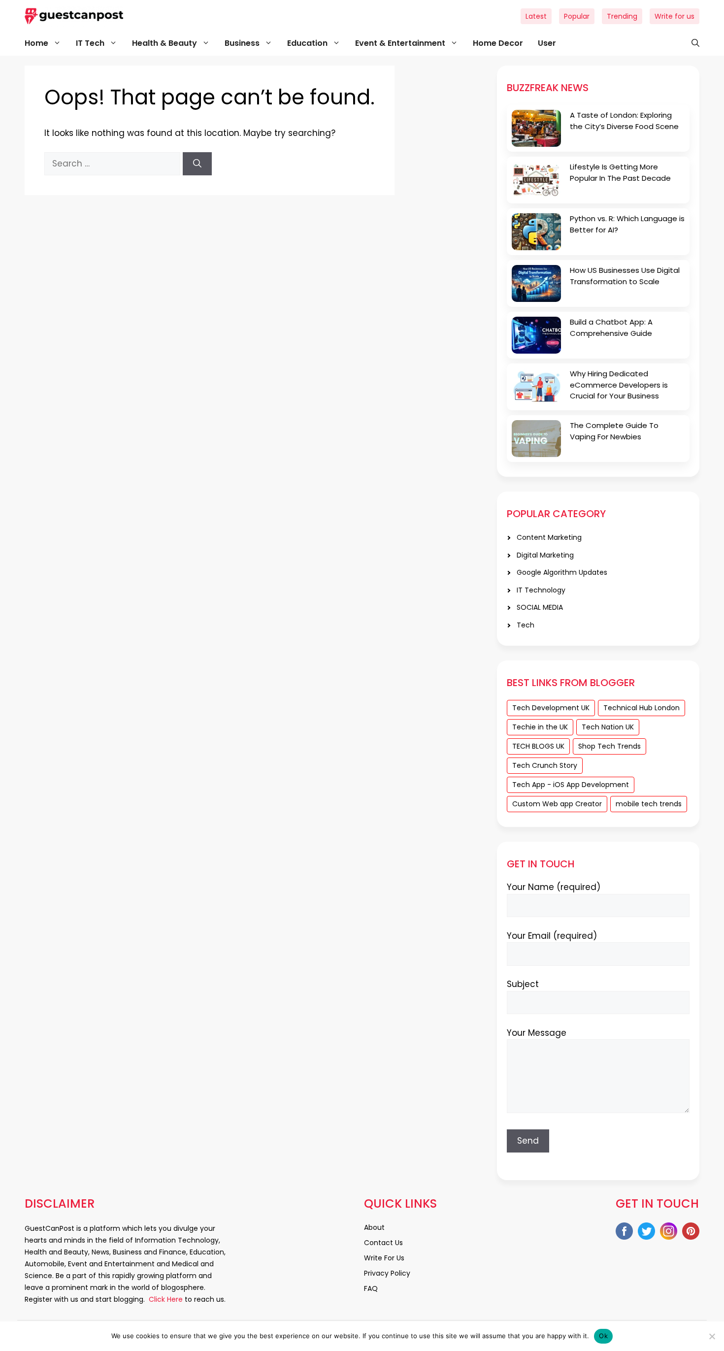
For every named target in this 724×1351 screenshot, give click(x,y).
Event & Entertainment (400, 43)
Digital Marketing (545, 555)
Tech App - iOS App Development (570, 785)
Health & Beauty (164, 43)
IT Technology (541, 590)
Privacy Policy (387, 1273)
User (547, 43)
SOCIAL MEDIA (540, 607)
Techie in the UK (540, 727)
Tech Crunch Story (544, 765)
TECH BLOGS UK (538, 746)
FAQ (371, 1288)
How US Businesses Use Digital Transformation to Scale (625, 276)
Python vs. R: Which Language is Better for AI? (627, 224)
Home (36, 43)
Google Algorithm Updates (562, 572)
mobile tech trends (649, 804)
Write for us (674, 16)
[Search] (197, 164)
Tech (525, 625)
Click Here (165, 1299)
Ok (603, 1336)
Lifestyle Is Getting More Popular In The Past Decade (620, 172)
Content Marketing (549, 537)
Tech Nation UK (608, 727)
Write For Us (384, 1258)
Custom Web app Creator (557, 804)
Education (307, 43)
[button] (690, 43)
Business (242, 43)
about (374, 1227)
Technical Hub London (641, 708)
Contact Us (383, 1243)
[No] (712, 1336)
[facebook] (624, 1233)
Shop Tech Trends (609, 746)
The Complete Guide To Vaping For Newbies (614, 431)
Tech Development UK (551, 708)
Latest (536, 16)
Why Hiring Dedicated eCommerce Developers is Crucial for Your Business (619, 384)
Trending (622, 16)
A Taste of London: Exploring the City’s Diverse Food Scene (624, 121)
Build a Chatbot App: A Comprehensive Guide (611, 327)
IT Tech (90, 43)
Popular (577, 16)
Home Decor (498, 43)
